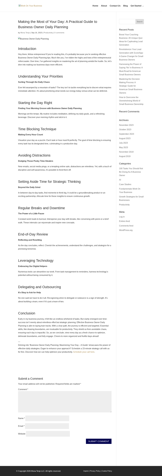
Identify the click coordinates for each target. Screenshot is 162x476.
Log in (122, 217)
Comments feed (126, 226)
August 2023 (124, 138)
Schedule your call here (83, 352)
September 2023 (126, 134)
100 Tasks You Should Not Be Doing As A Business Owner (131, 171)
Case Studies (125, 184)
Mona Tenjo (25, 33)
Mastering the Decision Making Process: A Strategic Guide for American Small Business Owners (130, 86)
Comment (23, 389)
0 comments (59, 33)
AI (120, 180)
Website (21, 434)
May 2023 (123, 147)
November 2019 (126, 152)
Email (21, 426)
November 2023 (126, 125)
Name (21, 418)
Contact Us (115, 6)
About (104, 6)
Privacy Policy (95, 471)
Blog (125, 6)
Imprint (85, 471)
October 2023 (125, 129)
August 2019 (124, 156)
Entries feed (124, 221)
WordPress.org (126, 230)
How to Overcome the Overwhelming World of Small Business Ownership (131, 100)
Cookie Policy (107, 471)
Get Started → (137, 6)
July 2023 (123, 143)
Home (95, 6)
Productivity (48, 33)
